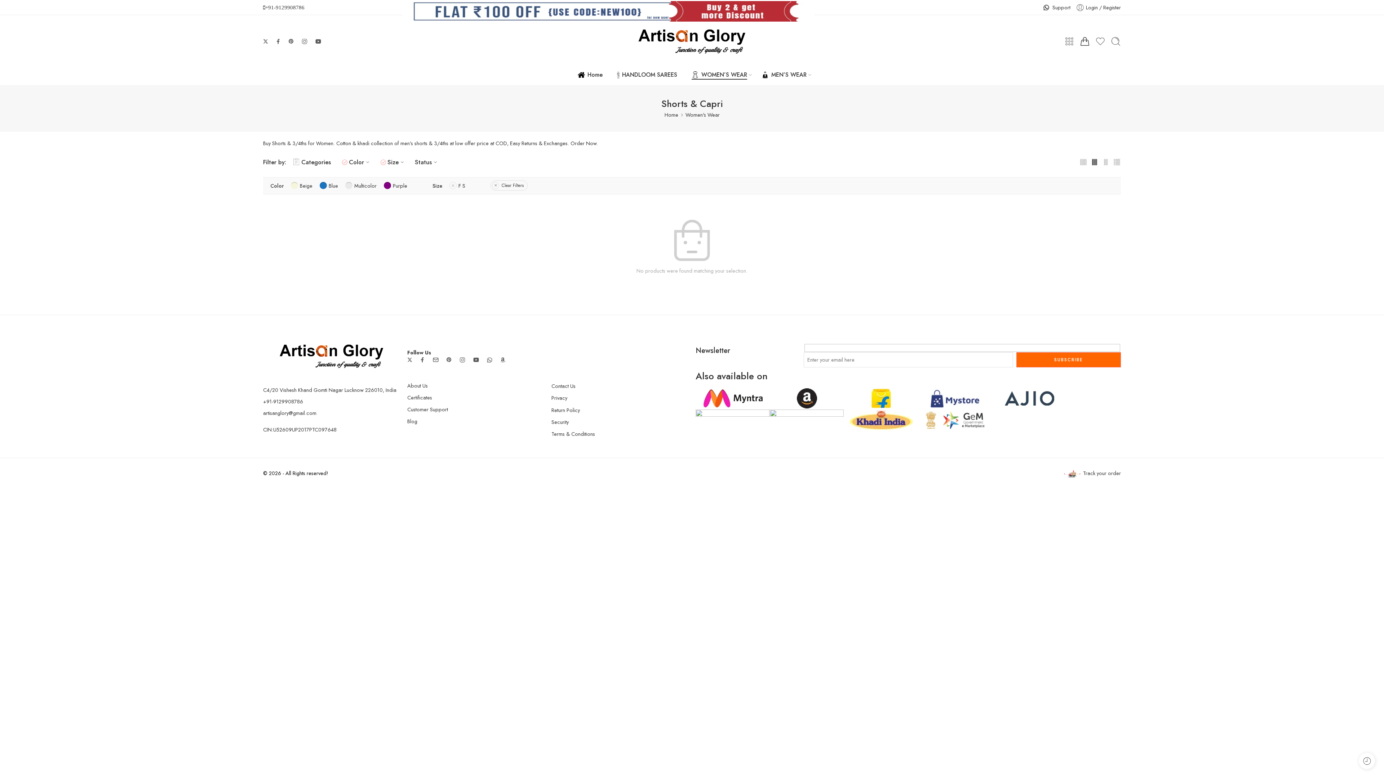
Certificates (419, 397)
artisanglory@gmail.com (289, 413)
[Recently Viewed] (1367, 761)
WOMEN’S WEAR (724, 75)
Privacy (559, 398)
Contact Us (563, 386)
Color (356, 162)
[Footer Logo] (331, 355)
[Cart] (1085, 41)
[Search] (1116, 41)
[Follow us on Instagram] (304, 41)
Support (1061, 7)
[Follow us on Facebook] (278, 41)
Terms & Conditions (573, 434)
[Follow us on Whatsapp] (490, 360)
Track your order (1102, 473)
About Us (417, 385)
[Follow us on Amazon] (503, 360)
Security (560, 422)
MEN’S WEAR (789, 75)
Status (423, 162)
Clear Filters (513, 185)
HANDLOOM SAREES (649, 75)
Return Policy (565, 410)
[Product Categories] (1069, 41)
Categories (316, 162)
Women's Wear (703, 115)
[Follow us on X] (265, 41)
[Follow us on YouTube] (318, 41)
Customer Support (427, 409)
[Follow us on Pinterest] (291, 41)
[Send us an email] (435, 360)
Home (595, 75)
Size (393, 162)
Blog (412, 421)
